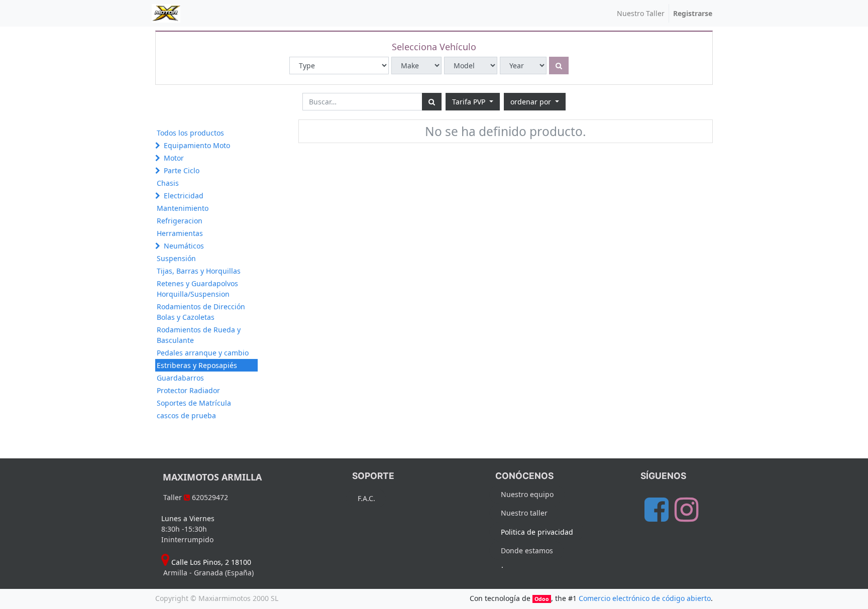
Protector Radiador (188, 390)
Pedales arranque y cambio (203, 352)
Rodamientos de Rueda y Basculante (199, 335)
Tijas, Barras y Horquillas (199, 271)
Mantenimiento (182, 208)
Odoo (541, 598)
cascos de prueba (186, 415)
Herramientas (180, 233)
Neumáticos (184, 246)
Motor (174, 158)
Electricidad (183, 195)
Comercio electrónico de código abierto (645, 598)
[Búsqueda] (432, 101)
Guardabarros (180, 378)
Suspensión (176, 258)
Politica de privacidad (537, 532)
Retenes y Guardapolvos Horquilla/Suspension (197, 289)
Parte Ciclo (181, 170)
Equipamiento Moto (197, 145)
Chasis (168, 183)
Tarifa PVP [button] (469, 101)
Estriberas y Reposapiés (197, 365)
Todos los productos (190, 133)
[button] (535, 101)
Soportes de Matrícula (194, 403)
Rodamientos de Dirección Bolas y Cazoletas (201, 312)
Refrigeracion (179, 220)
